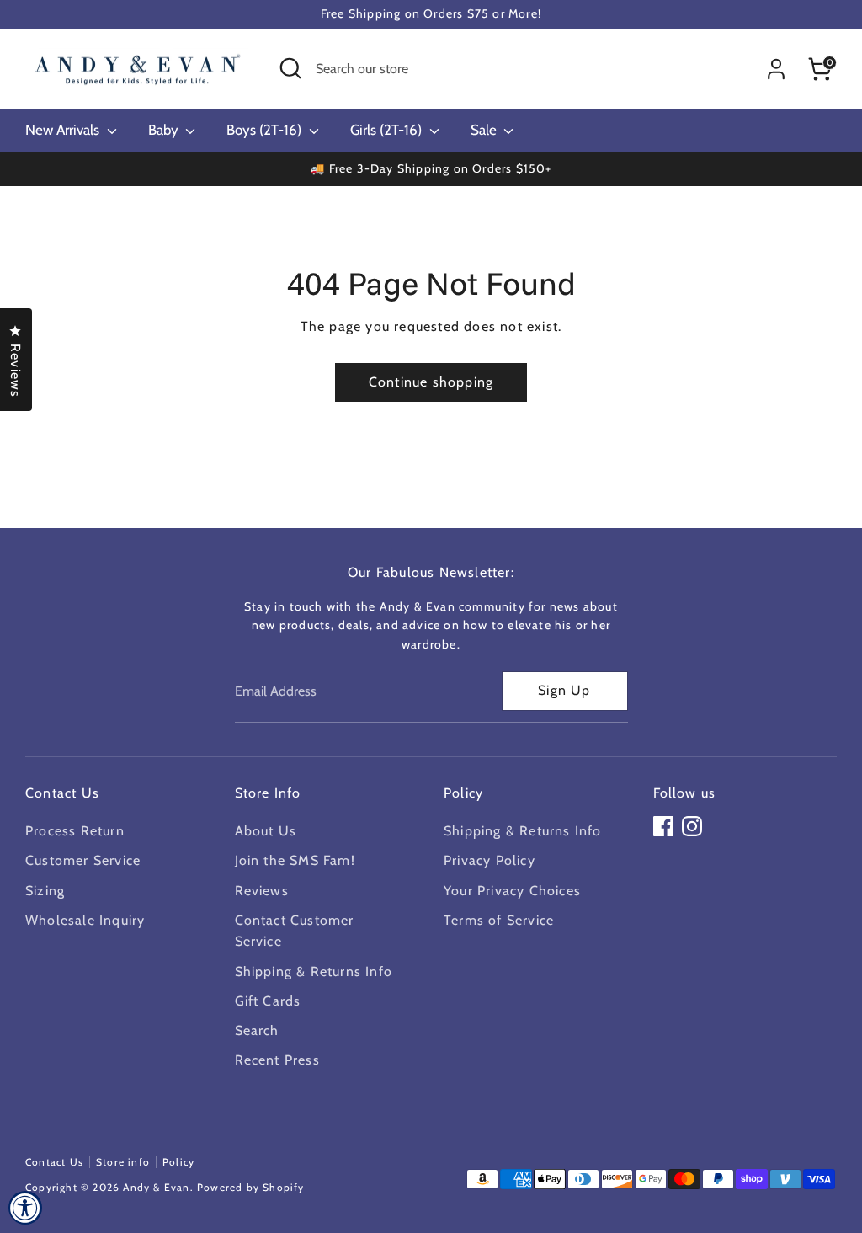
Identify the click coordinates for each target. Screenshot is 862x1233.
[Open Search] (290, 68)
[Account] (776, 69)
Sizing (45, 891)
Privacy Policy (489, 860)
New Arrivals (64, 129)
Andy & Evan (156, 1187)
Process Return (75, 831)
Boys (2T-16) (265, 129)
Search (257, 1030)
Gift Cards (268, 1001)
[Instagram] (692, 826)
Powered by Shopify (251, 1187)
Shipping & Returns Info (314, 971)
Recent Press (277, 1060)
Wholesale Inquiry (85, 920)
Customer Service (83, 860)
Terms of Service (499, 920)
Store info (123, 1162)
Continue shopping (431, 382)
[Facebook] (663, 826)
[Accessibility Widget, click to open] (25, 1208)
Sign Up (564, 690)
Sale (485, 129)
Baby (165, 129)
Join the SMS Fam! (295, 860)
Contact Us (54, 1162)
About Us (266, 831)
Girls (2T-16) (387, 129)
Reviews (262, 891)
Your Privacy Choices (512, 891)
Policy (178, 1162)
